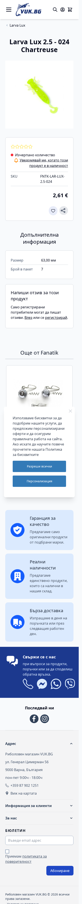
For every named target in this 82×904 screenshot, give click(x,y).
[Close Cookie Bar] (70, 411)
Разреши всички (39, 466)
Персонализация (39, 481)
